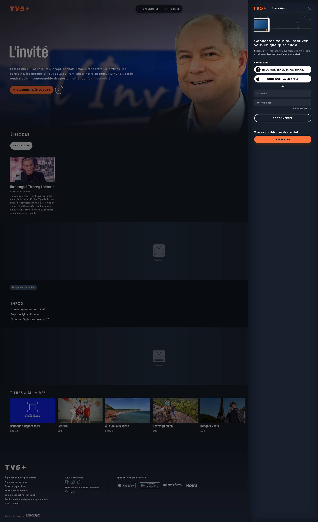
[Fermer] (309, 8)
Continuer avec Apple (283, 78)
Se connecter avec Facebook (283, 69)
